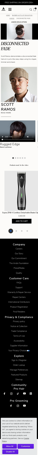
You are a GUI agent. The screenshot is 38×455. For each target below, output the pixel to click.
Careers (19, 248)
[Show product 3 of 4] (21, 231)
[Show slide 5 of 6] (22, 158)
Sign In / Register (19, 360)
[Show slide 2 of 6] (15, 158)
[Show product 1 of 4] (10, 231)
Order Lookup (19, 365)
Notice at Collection (19, 326)
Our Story (19, 253)
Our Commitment (19, 258)
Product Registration (19, 306)
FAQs (19, 282)
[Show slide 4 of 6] (20, 158)
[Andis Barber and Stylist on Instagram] (12, 394)
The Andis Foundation (19, 263)
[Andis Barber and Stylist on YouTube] (25, 394)
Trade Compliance (19, 331)
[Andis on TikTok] (19, 394)
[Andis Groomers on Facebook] (12, 407)
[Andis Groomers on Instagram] (19, 407)
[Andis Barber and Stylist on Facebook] (6, 394)
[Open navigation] (10, 9)
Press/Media (19, 268)
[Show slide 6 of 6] (25, 158)
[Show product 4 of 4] (27, 231)
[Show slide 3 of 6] (18, 158)
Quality (19, 273)
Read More (6, 113)
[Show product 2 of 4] (16, 231)
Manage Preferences (19, 369)
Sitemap (19, 379)
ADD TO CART (22, 221)
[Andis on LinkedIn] (32, 394)
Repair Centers (19, 297)
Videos (11, 18)
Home (8, 15)
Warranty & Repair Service (19, 292)
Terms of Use (19, 335)
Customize (25, 446)
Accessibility (19, 340)
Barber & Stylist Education (22, 15)
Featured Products (19, 374)
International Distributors (19, 302)
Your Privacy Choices (17, 350)
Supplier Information (19, 345)
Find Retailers (19, 311)
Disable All (10, 451)
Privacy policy (19, 321)
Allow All (9, 446)
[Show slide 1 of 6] (13, 158)
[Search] (31, 9)
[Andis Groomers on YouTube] (25, 407)
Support (19, 287)
